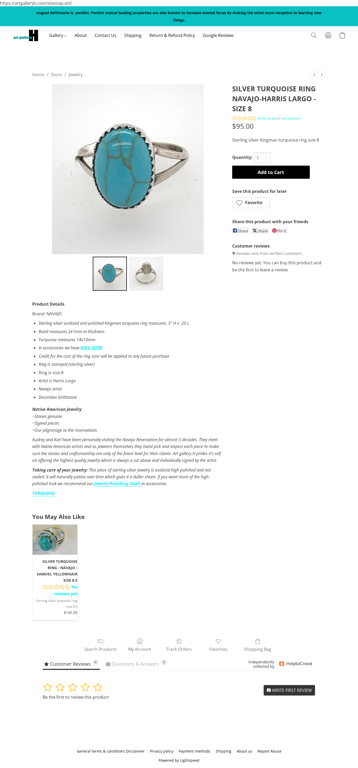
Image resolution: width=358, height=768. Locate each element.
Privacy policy (161, 751)
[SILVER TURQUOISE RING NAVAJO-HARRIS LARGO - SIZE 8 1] (146, 274)
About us (244, 751)
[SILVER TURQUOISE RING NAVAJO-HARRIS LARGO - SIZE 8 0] (110, 274)
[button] (26, 35)
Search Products (100, 649)
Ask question (291, 118)
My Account (139, 649)
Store (56, 74)
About (81, 35)
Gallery (56, 35)
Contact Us (105, 35)
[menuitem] (314, 75)
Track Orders (179, 649)
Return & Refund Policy (172, 35)
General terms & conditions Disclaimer (111, 751)
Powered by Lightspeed (179, 760)
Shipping (133, 35)
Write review (267, 118)
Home (38, 74)
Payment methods (194, 751)
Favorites (218, 649)
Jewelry (76, 74)
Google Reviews (218, 35)
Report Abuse (269, 751)
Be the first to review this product (76, 697)
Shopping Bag (257, 649)
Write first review (291, 690)
